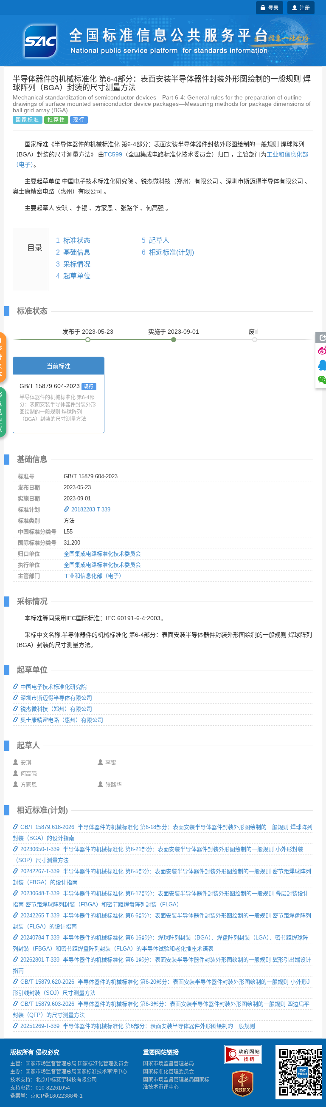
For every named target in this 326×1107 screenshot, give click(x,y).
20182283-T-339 (90, 509)
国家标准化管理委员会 (168, 1072)
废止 (255, 331)
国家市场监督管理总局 (168, 1064)
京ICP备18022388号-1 (57, 1096)
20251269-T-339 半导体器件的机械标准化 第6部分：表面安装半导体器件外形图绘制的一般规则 (137, 1026)
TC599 (113, 154)
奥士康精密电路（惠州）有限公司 (61, 720)
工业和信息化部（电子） (94, 576)
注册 (303, 7)
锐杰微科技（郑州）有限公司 (56, 709)
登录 (272, 7)
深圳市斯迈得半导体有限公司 (56, 698)
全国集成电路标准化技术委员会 (102, 554)
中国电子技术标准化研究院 (53, 687)
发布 (87, 331)
